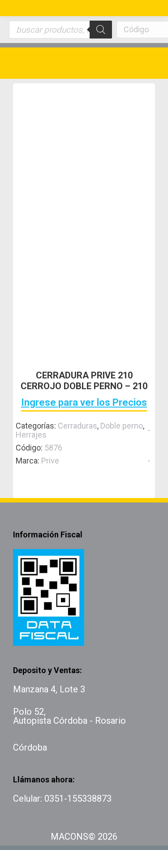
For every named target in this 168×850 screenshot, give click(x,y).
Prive (50, 460)
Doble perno (121, 425)
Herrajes (31, 434)
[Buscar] (101, 30)
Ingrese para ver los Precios (84, 402)
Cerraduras (77, 425)
